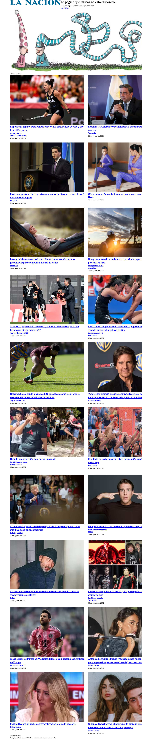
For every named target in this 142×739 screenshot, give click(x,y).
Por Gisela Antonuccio (18, 462)
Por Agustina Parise (95, 266)
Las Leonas (92, 335)
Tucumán (92, 133)
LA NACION (65, 8)
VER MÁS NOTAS (15, 735)
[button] (47, 100)
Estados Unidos (16, 533)
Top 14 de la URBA (17, 401)
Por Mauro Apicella (95, 598)
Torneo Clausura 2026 (19, 333)
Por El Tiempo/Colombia (97, 529)
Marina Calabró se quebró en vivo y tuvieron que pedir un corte (43, 724)
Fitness (91, 197)
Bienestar (14, 266)
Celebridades (93, 665)
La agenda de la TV (18, 665)
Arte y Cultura (16, 464)
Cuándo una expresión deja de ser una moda (33, 459)
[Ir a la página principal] (35, 4)
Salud (90, 532)
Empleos (13, 201)
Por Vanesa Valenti (95, 333)
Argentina (92, 268)
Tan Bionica (92, 600)
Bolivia (12, 598)
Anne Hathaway (94, 401)
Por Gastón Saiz (16, 133)
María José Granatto (18, 136)
